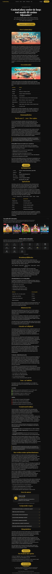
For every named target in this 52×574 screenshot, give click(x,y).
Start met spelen (26, 563)
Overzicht (17, 1)
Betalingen (28, 1)
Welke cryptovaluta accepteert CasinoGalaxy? (20, 523)
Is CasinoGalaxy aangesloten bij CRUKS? (19, 520)
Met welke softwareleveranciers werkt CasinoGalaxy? (22, 526)
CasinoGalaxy (6, 1)
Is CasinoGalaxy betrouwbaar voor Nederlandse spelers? (22, 508)
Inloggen (41, 1)
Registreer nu (26, 550)
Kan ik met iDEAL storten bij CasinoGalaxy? (20, 514)
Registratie (47, 1)
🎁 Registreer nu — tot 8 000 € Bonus (26, 24)
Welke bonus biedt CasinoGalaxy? (18, 511)
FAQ (31, 1)
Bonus (21, 1)
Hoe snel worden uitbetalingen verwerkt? (19, 517)
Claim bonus (26, 165)
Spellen (24, 1)
